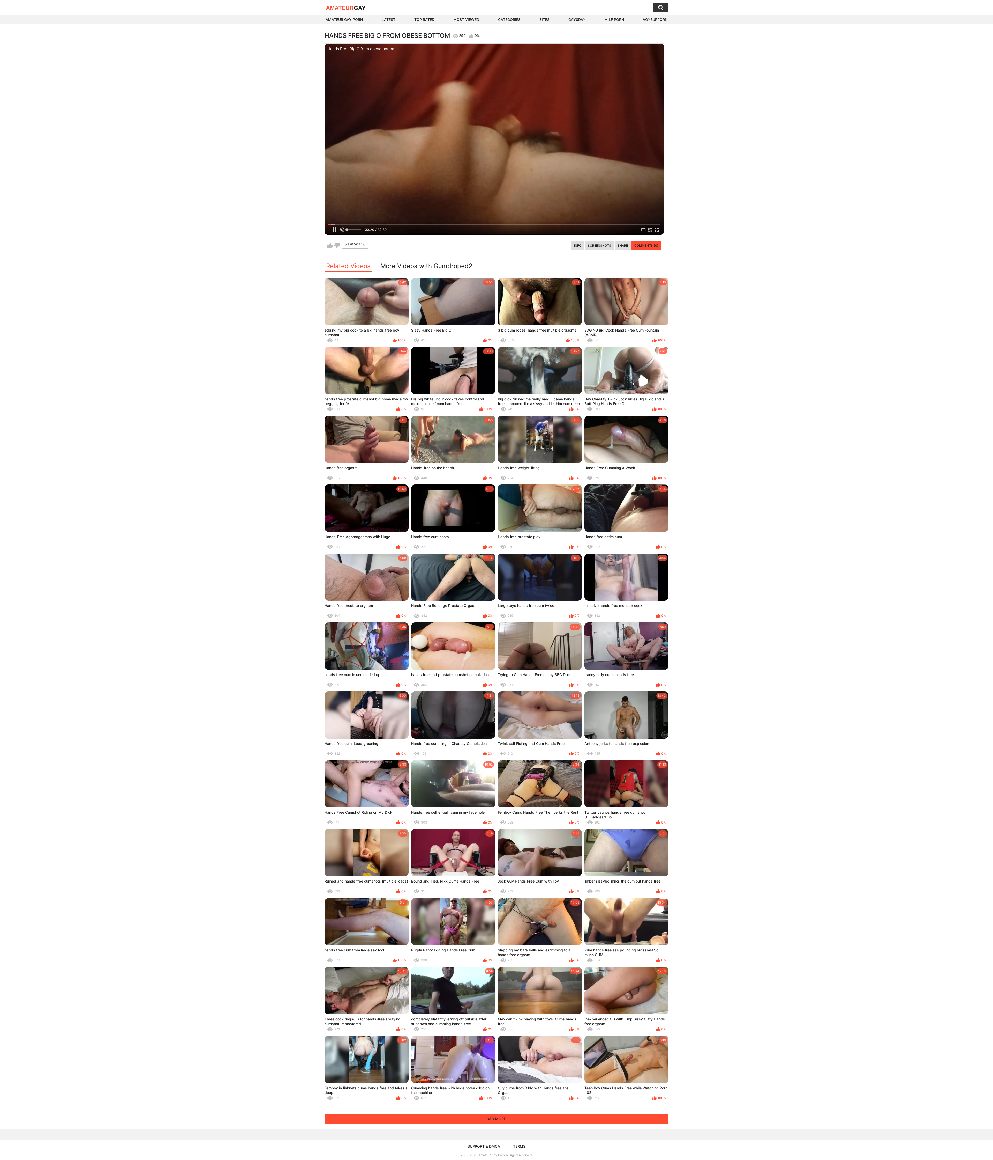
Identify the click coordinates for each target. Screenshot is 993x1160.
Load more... (496, 1119)
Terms (519, 1146)
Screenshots (599, 245)
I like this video (330, 245)
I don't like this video (337, 245)
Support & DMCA (484, 1146)
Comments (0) (646, 245)
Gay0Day (576, 19)
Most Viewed (466, 19)
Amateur (346, 8)
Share (623, 245)
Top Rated (424, 19)
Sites (544, 19)
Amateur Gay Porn (344, 19)
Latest (388, 19)
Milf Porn (614, 19)
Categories (509, 19)
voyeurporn (655, 19)
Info (577, 245)
